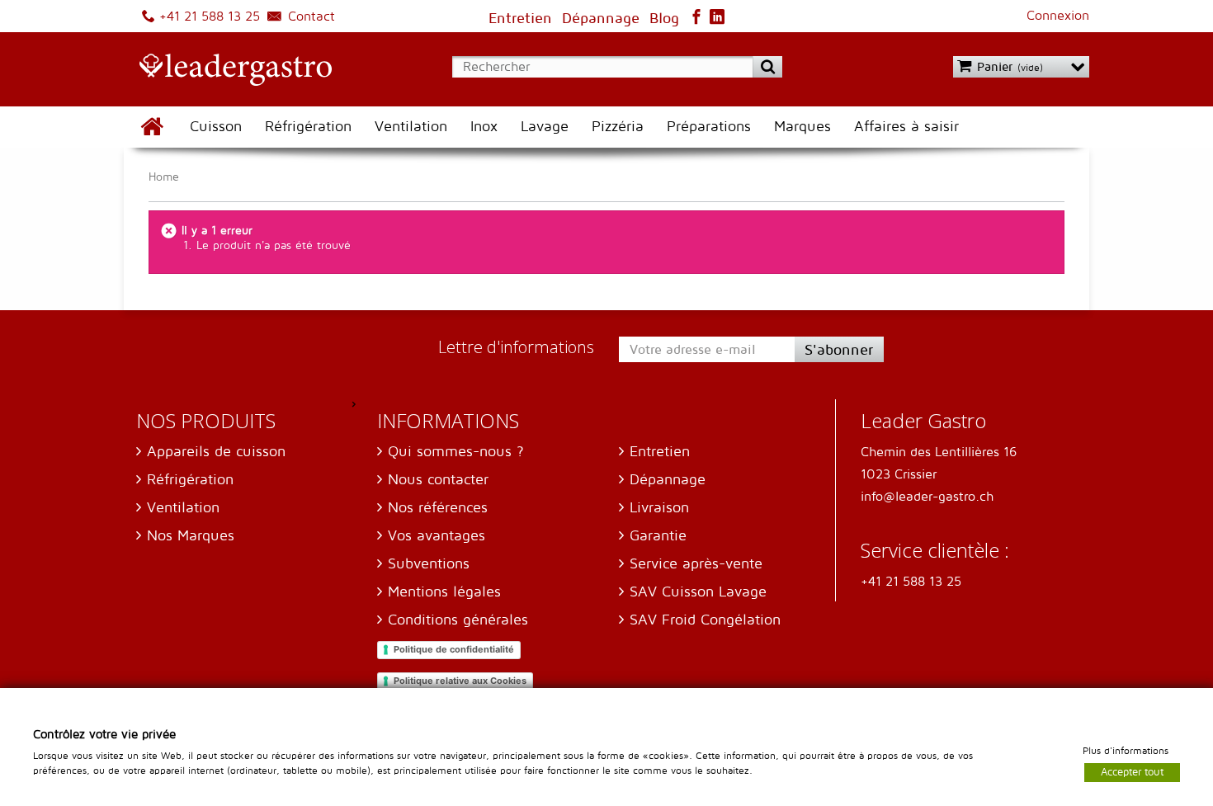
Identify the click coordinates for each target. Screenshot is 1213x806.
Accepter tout (1132, 771)
